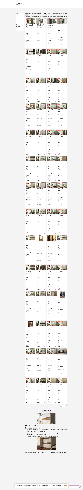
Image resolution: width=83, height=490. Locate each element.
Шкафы (17, 13)
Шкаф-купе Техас (50, 54)
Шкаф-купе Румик (60, 135)
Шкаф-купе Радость (40, 188)
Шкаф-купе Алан (60, 109)
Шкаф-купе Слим (39, 135)
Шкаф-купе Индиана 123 (40, 24)
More (37, 1)
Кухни (17, 28)
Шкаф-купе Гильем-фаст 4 (30, 327)
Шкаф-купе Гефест (29, 135)
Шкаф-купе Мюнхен (29, 383)
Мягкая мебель (18, 24)
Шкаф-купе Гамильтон (40, 214)
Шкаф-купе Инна (50, 135)
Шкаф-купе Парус (28, 354)
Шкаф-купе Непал (28, 188)
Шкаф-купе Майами (61, 188)
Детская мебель (18, 22)
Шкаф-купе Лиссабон (61, 326)
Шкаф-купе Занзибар (51, 214)
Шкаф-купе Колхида (61, 383)
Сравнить (61, 44)
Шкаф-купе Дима (39, 383)
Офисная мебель (18, 26)
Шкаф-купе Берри (29, 83)
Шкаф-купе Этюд (28, 270)
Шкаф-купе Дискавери (51, 270)
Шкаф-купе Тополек (50, 188)
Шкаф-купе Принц (39, 354)
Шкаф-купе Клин (39, 109)
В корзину (34, 101)
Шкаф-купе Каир (60, 54)
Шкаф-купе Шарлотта (51, 354)
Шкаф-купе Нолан (60, 214)
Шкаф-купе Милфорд (51, 83)
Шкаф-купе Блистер (40, 326)
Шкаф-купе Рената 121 (29, 24)
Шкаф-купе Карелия (50, 326)
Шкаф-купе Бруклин (61, 83)
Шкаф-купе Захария (40, 54)
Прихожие (17, 15)
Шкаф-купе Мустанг (50, 109)
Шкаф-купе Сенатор (61, 270)
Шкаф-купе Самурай (40, 270)
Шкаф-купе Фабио (50, 383)
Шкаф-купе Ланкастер (29, 109)
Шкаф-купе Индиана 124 (51, 24)
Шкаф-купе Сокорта (29, 214)
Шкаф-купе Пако (39, 83)
